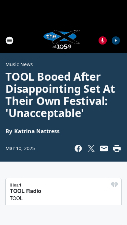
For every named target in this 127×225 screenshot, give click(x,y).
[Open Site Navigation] (9, 40)
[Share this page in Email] (104, 148)
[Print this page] (117, 148)
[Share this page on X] (91, 148)
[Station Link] (61, 40)
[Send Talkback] (103, 40)
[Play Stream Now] (116, 40)
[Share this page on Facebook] (78, 148)
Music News (19, 64)
